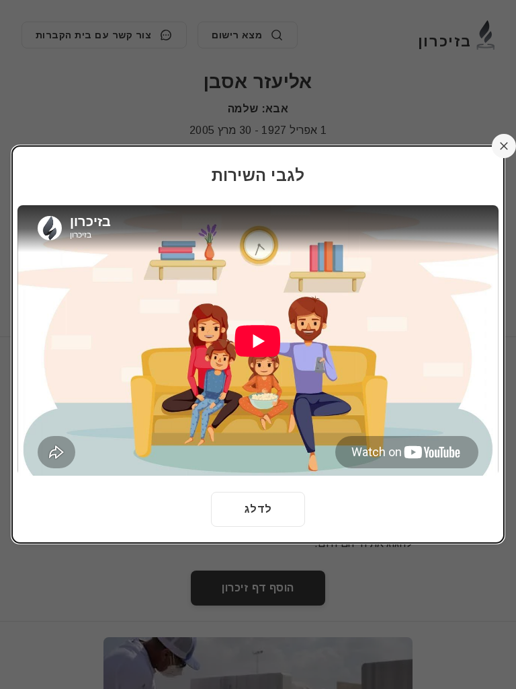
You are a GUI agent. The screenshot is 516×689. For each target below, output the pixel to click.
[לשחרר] (504, 146)
